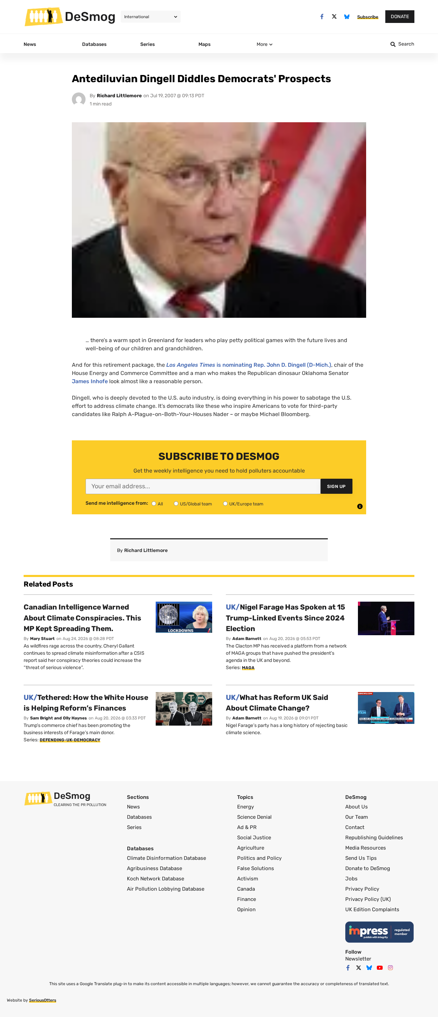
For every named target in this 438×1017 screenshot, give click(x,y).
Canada (246, 889)
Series (134, 827)
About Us (356, 807)
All (160, 504)
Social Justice (254, 837)
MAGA (248, 667)
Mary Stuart (42, 638)
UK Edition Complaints (372, 909)
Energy (245, 807)
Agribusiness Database (154, 868)
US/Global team (196, 504)
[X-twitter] (334, 16)
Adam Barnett (246, 638)
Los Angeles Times (190, 365)
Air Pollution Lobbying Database (165, 889)
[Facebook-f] (322, 16)
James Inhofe (90, 381)
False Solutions (255, 868)
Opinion (246, 909)
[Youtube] (380, 967)
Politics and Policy (259, 858)
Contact (354, 827)
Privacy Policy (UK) (368, 899)
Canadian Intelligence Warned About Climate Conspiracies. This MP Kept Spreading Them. (82, 618)
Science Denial (254, 817)
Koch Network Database (155, 879)
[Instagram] (390, 967)
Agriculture (250, 848)
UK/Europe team (246, 504)
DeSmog (90, 16)
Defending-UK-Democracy (70, 740)
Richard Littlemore (119, 96)
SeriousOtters (42, 1000)
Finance (246, 899)
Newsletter (358, 959)
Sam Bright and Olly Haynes (58, 718)
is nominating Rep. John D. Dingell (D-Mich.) (274, 365)
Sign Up (336, 486)
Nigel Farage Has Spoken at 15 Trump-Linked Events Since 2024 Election (285, 618)
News (133, 807)
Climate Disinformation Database (166, 858)
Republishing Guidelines (374, 837)
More (262, 44)
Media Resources (365, 848)
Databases (139, 817)
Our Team (356, 817)
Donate (400, 17)
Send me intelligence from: (117, 503)
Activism (247, 879)
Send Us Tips (361, 858)
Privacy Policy (362, 889)
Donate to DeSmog (367, 868)
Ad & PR (247, 827)
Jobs (351, 879)
